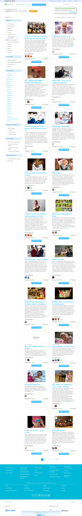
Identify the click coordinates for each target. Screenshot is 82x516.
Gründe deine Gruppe (24, 471)
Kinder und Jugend (12, 40)
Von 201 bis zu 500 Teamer (13, 148)
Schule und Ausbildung (13, 42)
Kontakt (36, 475)
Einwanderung (11, 26)
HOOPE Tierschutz (58, 260)
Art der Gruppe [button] (9, 56)
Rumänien (9, 91)
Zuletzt (56, 459)
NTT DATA (66, 470)
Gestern (11, 130)
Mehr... (42, 51)
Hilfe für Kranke (12, 34)
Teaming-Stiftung (9, 470)
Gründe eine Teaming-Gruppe (39, 4)
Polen (8, 115)
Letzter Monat (12, 134)
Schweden (9, 117)
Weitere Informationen (44, 512)
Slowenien (9, 105)
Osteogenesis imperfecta (32, 385)
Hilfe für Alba (56, 173)
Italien (8, 77)
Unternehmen (11, 64)
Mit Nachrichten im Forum (14, 158)
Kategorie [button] (8, 20)
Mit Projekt (10, 161)
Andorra (9, 107)
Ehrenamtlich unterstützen (54, 476)
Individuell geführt (12, 60)
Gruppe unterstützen (36, 61)
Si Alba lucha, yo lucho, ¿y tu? (61, 36)
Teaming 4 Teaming (53, 474)
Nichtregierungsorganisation (15, 62)
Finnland (9, 111)
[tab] (14, 20)
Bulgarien (9, 97)
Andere (9, 66)
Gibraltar (9, 121)
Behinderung (11, 24)
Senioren (10, 44)
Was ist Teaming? (20, 4)
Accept (39, 514)
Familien (10, 28)
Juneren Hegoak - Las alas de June (63, 346)
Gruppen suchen (33, 11)
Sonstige (10, 46)
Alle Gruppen (12, 128)
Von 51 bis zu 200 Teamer (12, 144)
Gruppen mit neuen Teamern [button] (11, 124)
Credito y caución (67, 472)
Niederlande (10, 85)
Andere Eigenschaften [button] (10, 155)
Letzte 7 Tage (12, 132)
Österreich (9, 81)
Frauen (9, 32)
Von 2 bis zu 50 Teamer (14, 142)
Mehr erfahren (73, 12)
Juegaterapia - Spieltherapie (61, 126)
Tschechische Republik (12, 119)
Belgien (9, 83)
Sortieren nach (58, 17)
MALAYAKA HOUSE (58, 430)
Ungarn (9, 99)
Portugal (9, 93)
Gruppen (28, 4)
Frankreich (9, 75)
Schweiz (9, 89)
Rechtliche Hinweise (39, 472)
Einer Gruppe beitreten (24, 474)
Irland (8, 109)
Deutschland (10, 79)
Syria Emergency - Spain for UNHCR (36, 260)
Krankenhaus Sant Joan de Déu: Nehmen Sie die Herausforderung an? (35, 128)
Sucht (9, 48)
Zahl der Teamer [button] (9, 138)
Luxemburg (10, 113)
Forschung (10, 30)
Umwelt (10, 52)
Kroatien (9, 103)
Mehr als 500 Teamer (14, 151)
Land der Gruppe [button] (9, 70)
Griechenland (10, 95)
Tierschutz (10, 50)
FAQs (36, 470)
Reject (43, 514)
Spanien (9, 73)
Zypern (8, 101)
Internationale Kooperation (11, 37)
